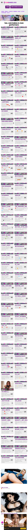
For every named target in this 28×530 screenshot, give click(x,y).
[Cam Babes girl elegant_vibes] (7, 418)
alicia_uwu (5, 274)
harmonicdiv (5, 147)
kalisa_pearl (19, 74)
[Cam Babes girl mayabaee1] (7, 109)
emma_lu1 (18, 38)
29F (25, 86)
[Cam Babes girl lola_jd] (7, 324)
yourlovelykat (6, 129)
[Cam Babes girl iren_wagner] (7, 136)
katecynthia (5, 264)
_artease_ (5, 226)
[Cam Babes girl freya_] (20, 253)
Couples (11, 11)
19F (12, 188)
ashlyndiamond (6, 186)
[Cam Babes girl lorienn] (20, 408)
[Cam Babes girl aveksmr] (20, 118)
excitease (18, 305)
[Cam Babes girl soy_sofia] (20, 127)
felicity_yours (6, 156)
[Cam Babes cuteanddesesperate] (7, 37)
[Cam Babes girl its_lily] (20, 372)
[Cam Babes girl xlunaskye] (20, 363)
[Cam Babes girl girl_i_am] (7, 215)
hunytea (17, 56)
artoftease (5, 47)
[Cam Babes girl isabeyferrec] (20, 155)
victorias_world (20, 296)
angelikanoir (6, 374)
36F (25, 237)
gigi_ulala (18, 93)
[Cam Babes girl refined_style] (20, 427)
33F (12, 95)
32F (12, 86)
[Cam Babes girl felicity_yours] (7, 155)
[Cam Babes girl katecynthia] (7, 262)
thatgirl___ (19, 147)
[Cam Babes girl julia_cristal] (7, 408)
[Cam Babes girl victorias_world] (20, 294)
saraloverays (19, 185)
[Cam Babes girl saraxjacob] (7, 427)
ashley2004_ (19, 383)
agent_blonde (6, 235)
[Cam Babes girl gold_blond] (7, 293)
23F (12, 237)
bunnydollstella (7, 75)
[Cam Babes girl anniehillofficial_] (20, 446)
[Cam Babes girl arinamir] (7, 333)
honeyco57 (5, 65)
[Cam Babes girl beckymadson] (20, 173)
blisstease (18, 325)
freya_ (17, 255)
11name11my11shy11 (20, 356)
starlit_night (6, 245)
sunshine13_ (5, 346)
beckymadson (19, 176)
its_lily (17, 374)
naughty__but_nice (21, 420)
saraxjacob (5, 429)
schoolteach (19, 274)
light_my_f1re (19, 166)
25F (12, 198)
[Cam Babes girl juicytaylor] (7, 399)
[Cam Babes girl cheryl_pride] (20, 215)
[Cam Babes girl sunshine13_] (7, 344)
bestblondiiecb (19, 246)
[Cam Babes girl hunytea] (20, 54)
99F (25, 40)
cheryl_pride (19, 216)
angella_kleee (6, 206)
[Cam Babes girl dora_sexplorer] (7, 283)
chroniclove (5, 29)
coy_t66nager (6, 306)
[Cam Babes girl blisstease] (20, 324)
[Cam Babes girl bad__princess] (7, 82)
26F (12, 168)
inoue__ (17, 65)
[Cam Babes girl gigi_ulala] (20, 91)
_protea (17, 102)
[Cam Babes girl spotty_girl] (7, 363)
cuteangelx (5, 195)
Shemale (15, 11)
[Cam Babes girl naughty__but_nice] (20, 418)
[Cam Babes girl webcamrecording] (7, 119)
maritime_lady (19, 286)
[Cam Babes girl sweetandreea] (20, 233)
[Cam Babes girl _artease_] (7, 224)
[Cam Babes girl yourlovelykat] (7, 127)
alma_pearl (18, 346)
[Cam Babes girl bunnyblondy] (20, 45)
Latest (22, 11)
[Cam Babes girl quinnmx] (7, 173)
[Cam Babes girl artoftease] (7, 45)
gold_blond (5, 295)
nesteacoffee (19, 336)
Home (2, 11)
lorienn (17, 410)
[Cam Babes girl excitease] (20, 303)
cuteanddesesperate (8, 39)
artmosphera (6, 457)
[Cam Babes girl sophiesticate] (7, 314)
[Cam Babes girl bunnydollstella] (7, 73)
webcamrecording (7, 121)
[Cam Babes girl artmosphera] (7, 456)
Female (6, 11)
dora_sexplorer (6, 286)
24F (25, 76)
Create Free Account (16, 6)
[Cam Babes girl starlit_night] (7, 243)
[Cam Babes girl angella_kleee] (7, 204)
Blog (8, 12)
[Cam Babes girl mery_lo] (7, 54)
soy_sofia (18, 129)
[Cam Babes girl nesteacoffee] (20, 333)
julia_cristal (6, 410)
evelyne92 (5, 93)
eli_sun (17, 264)
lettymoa (4, 355)
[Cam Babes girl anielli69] (20, 193)
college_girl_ (6, 255)
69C (13, 450)
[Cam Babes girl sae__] (20, 109)
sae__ (17, 111)
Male (19, 11)
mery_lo (4, 56)
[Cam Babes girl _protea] (20, 100)
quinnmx (4, 175)
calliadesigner (19, 457)
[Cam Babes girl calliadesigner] (20, 456)
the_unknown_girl (21, 206)
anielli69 (17, 195)
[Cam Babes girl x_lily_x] (20, 27)
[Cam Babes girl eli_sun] (20, 262)
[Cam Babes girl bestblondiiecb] (20, 244)
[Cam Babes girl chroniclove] (7, 27)
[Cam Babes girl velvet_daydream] (20, 314)
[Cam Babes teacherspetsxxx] (7, 446)
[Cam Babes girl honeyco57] (7, 63)
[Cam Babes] (10, 2)
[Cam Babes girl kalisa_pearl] (20, 72)
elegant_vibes (6, 420)
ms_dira (4, 438)
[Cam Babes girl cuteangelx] (7, 193)
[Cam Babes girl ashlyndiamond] (7, 184)
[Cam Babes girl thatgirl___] (20, 146)
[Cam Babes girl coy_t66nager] (7, 304)
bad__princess (6, 85)
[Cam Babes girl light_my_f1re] (20, 164)
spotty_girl (5, 365)
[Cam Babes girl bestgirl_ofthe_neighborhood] (20, 224)
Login (7, 6)
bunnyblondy (19, 47)
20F (25, 168)
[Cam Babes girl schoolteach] (20, 273)
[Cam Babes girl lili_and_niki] (20, 82)
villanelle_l (5, 391)
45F (25, 277)
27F (12, 247)
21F (25, 131)
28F (12, 297)
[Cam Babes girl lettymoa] (7, 353)
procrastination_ (20, 139)
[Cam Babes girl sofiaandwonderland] (20, 437)
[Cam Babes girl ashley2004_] (20, 381)
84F (12, 358)
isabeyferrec (19, 156)
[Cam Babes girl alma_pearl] (20, 344)
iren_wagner (6, 138)
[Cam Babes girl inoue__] (20, 63)
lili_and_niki (19, 83)
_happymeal (5, 102)
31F (25, 31)
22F (12, 209)
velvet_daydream (20, 316)
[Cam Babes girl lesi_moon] (20, 399)
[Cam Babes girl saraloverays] (20, 183)
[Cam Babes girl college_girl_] (7, 253)
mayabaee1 (5, 111)
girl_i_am (5, 216)
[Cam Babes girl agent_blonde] (7, 233)
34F (25, 347)
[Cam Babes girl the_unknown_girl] (20, 204)
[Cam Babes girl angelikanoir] (7, 372)
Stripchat (3, 12)
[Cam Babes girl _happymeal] (7, 100)
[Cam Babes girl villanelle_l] (7, 386)
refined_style (19, 429)
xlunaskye (18, 365)
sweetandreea (19, 235)
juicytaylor (5, 401)
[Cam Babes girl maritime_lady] (20, 283)
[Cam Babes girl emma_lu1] (20, 36)
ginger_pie (5, 166)
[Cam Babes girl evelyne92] (7, 91)
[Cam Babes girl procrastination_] (20, 137)
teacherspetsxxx (7, 448)
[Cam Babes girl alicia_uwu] (7, 273)
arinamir (4, 334)
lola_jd (4, 325)
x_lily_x (17, 29)
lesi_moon (18, 401)
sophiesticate (6, 316)
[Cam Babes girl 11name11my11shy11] (20, 354)
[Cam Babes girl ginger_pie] (7, 164)
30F (12, 104)
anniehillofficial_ (20, 448)
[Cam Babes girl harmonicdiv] (7, 146)
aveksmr (17, 120)
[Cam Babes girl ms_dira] (7, 436)
